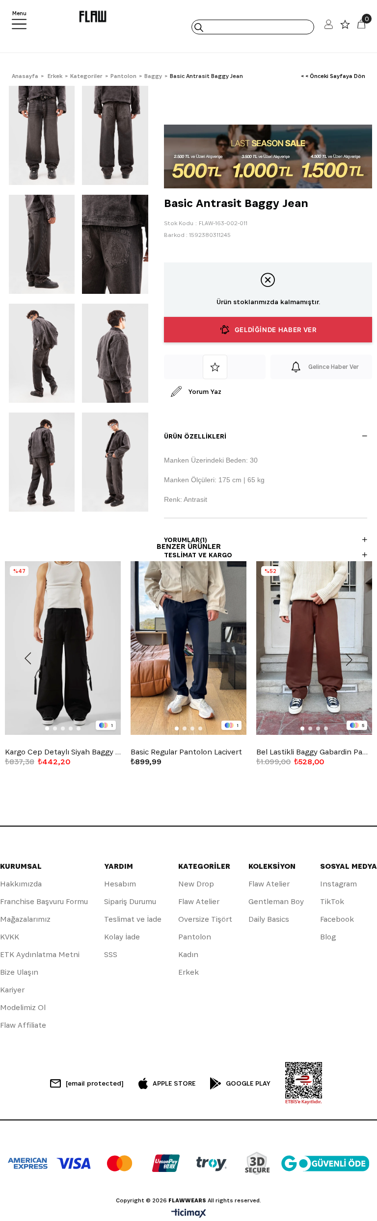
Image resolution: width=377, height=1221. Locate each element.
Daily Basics (268, 919)
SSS (110, 954)
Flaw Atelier (198, 901)
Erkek (188, 972)
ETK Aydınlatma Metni (40, 954)
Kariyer (12, 990)
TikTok (332, 901)
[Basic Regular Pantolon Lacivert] (188, 648)
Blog (328, 937)
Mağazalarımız (25, 919)
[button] (47, 728)
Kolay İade (122, 937)
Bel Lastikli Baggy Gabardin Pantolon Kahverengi (314, 752)
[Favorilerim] (345, 27)
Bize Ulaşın (19, 972)
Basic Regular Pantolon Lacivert (186, 752)
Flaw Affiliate (23, 1025)
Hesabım (120, 884)
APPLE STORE (174, 1083)
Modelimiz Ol (23, 1007)
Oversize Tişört (205, 919)
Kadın (188, 954)
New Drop (196, 884)
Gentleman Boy (276, 901)
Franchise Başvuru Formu (44, 901)
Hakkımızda (21, 884)
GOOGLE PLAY (248, 1083)
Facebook (337, 919)
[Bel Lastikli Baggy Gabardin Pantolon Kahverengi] (314, 648)
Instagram (338, 884)
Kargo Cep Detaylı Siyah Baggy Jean (63, 752)
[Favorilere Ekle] (215, 367)
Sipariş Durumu (130, 901)
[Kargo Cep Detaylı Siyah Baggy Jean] (63, 648)
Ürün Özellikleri (195, 436)
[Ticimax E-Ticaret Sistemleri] (188, 1214)
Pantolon (194, 937)
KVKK (9, 937)
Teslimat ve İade (133, 919)
